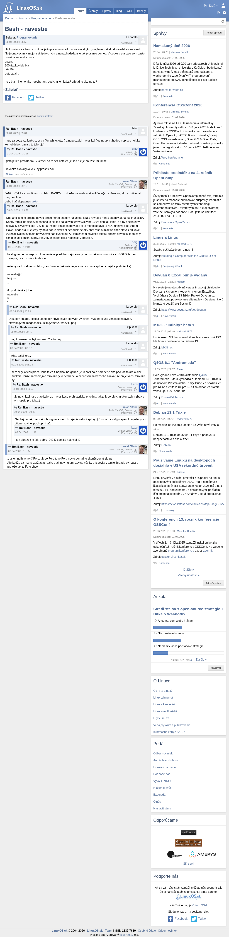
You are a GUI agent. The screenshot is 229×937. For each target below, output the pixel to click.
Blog (119, 11)
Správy (106, 11)
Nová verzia (169, 315)
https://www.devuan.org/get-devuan (183, 309)
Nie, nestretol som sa (170, 633)
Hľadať (223, 21)
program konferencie (181, 550)
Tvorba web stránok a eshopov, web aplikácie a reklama (202, 854)
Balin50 (181, 471)
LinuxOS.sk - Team (99, 930)
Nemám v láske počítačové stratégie (180, 646)
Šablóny (224, 12)
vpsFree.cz (126, 934)
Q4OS (203, 375)
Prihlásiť (209, 5)
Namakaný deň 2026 (171, 46)
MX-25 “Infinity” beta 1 (173, 325)
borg (135, 242)
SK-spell (188, 863)
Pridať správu (214, 32)
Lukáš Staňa (130, 181)
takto (34, 201)
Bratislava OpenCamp (175, 222)
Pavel (180, 369)
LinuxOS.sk (23, 7)
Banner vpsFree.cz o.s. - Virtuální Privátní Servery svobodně (188, 832)
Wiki (129, 11)
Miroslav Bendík (179, 52)
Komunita (168, 96)
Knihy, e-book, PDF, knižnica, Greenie (188, 843)
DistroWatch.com (172, 397)
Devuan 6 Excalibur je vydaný (180, 275)
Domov (9, 18)
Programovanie (41, 18)
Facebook (18, 97)
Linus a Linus (165, 237)
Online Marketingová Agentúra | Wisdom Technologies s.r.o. (174, 854)
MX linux (166, 347)
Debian (10, 174)
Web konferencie (172, 157)
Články (93, 11)
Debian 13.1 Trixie (169, 412)
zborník (208, 550)
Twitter (40, 97)
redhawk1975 (184, 243)
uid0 (135, 148)
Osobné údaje (147, 930)
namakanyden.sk (172, 89)
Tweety (141, 11)
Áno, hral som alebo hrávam (175, 620)
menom (181, 281)
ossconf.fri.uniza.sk (173, 556)
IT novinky (168, 510)
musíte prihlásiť (45, 116)
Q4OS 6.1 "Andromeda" (174, 362)
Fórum (80, 11)
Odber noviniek (167, 930)
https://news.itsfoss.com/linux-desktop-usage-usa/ (192, 504)
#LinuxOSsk (200, 905)
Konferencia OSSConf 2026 (178, 105)
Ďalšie (187, 569)
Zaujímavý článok (172, 266)
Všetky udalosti (187, 575)
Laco (134, 384)
